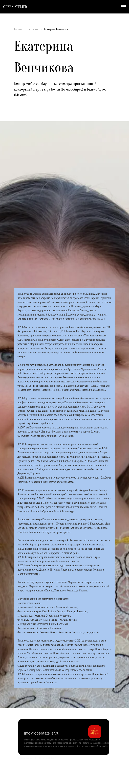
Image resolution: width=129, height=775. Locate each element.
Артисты (33, 29)
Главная (18, 29)
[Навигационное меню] (123, 6)
